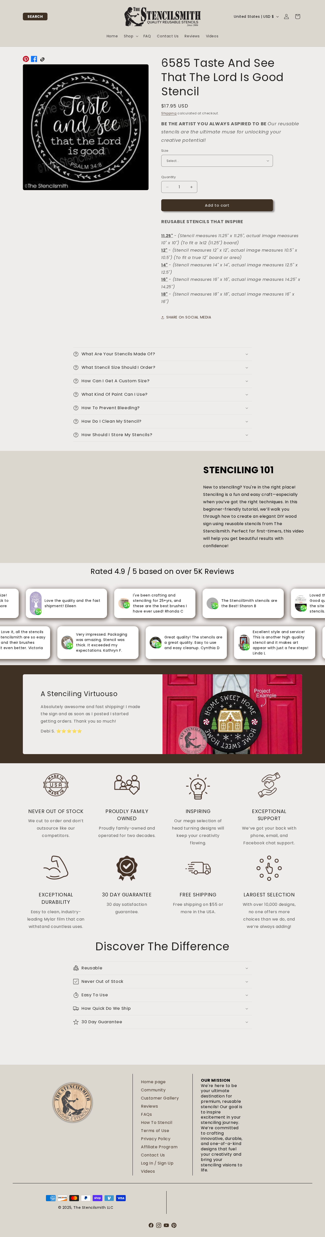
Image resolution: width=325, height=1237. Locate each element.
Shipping (169, 113)
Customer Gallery (160, 1098)
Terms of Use (155, 1131)
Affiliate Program (159, 1147)
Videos (148, 1171)
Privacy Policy (155, 1139)
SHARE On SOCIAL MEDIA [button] (188, 317)
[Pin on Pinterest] (26, 60)
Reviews (149, 1106)
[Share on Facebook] (34, 60)
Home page (153, 1082)
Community (153, 1090)
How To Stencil (156, 1122)
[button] (35, 16)
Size (165, 150)
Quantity (168, 177)
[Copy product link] (42, 60)
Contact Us (153, 1155)
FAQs (146, 1114)
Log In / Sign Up (157, 1163)
